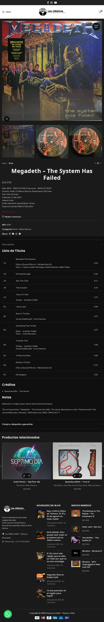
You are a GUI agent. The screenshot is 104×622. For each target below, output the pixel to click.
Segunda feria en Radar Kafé (55, 576)
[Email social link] (13, 234)
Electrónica (58, 485)
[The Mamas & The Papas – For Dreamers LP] (75, 515)
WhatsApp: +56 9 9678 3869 (17, 541)
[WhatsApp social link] (16, 234)
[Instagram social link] (51, 3)
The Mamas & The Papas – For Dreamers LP (91, 514)
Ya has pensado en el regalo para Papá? (56, 593)
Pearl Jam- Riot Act (91, 527)
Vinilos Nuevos (25, 229)
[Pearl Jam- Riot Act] (75, 529)
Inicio (4, 163)
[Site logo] (52, 12)
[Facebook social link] (48, 3)
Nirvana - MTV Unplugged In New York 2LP (91, 564)
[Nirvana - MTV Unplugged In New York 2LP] (75, 566)
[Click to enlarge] (6, 119)
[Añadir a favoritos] (29, 475)
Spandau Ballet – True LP (77, 481)
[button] (24, 475)
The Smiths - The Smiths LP (90, 539)
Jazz (65, 485)
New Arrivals (73, 485)
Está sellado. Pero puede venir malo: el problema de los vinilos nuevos (57, 536)
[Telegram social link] (20, 234)
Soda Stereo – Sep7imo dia (26, 481)
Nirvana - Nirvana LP (92, 551)
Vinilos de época (94, 485)
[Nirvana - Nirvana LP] (75, 553)
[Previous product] (95, 163)
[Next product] (100, 163)
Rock (11, 163)
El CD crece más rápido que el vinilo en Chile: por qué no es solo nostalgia (57, 557)
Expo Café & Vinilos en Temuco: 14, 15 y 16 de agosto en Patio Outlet (56, 515)
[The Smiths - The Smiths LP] (75, 541)
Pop (18, 485)
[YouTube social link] (55, 3)
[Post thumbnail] (41, 518)
